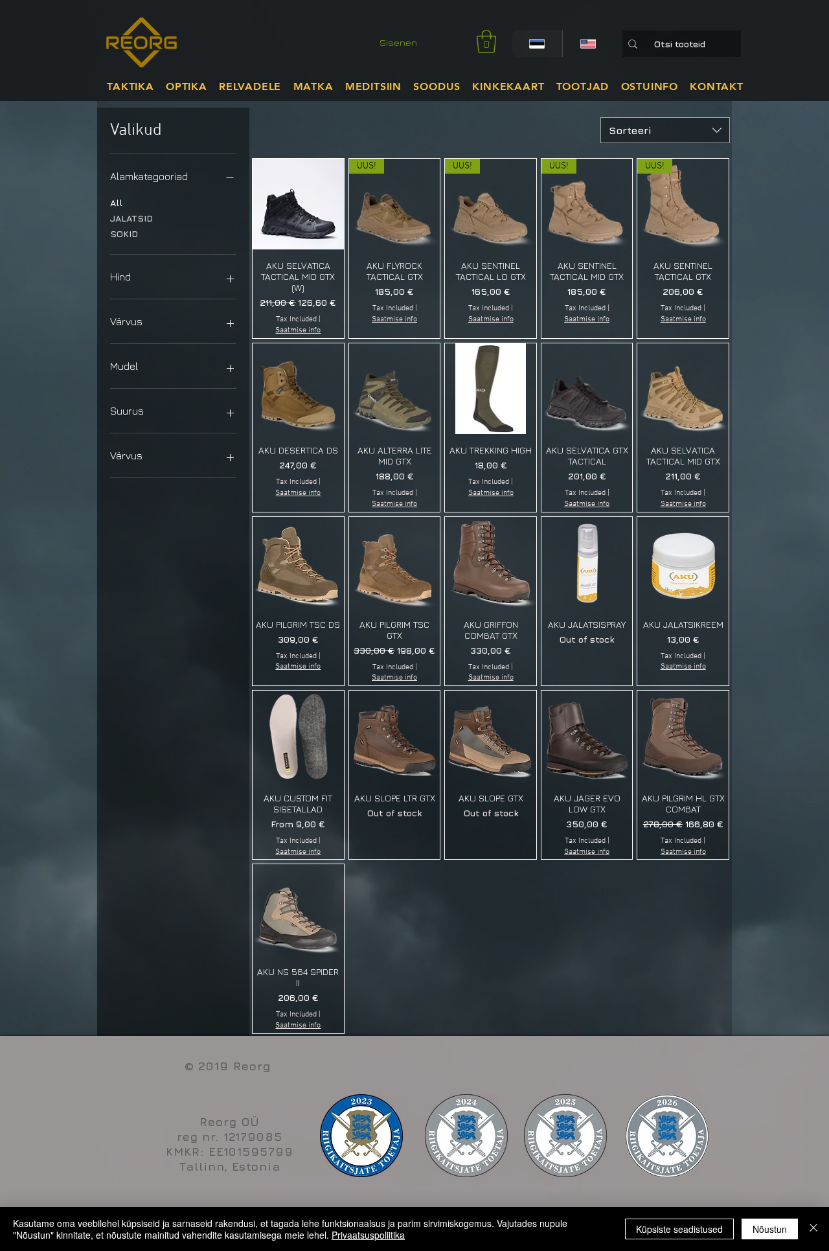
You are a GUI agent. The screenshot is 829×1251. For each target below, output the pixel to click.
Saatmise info (298, 330)
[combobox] (665, 130)
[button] (486, 41)
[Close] (813, 1229)
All (116, 202)
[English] (587, 43)
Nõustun (770, 1228)
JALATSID (131, 218)
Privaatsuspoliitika (368, 1234)
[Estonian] (537, 43)
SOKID (124, 233)
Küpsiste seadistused (679, 1228)
